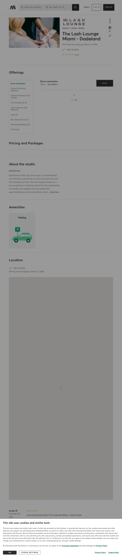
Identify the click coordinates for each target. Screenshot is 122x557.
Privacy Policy (101, 546)
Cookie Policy (113, 552)
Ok (9, 552)
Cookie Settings (29, 552)
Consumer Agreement (70, 546)
